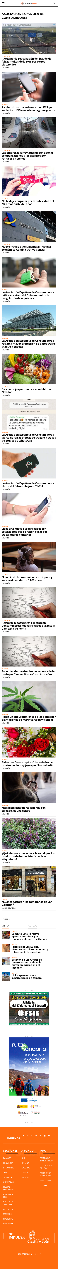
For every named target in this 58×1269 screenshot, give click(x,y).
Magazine (8, 1223)
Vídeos (24, 1172)
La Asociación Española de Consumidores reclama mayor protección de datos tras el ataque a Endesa (29, 343)
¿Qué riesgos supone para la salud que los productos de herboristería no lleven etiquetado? (28, 856)
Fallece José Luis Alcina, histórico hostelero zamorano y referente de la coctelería (30, 949)
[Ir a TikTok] (27, 1135)
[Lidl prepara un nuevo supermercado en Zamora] (6, 976)
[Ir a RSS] (49, 1135)
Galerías (25, 1167)
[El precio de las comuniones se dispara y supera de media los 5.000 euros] (29, 557)
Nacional (8, 1219)
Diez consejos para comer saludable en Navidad (26, 390)
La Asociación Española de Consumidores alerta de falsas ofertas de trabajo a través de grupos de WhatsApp (29, 437)
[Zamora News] (29, 3)
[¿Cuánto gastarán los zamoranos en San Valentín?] (29, 881)
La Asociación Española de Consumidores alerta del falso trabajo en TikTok (28, 484)
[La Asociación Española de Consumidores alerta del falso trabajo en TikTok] (29, 463)
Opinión (25, 1163)
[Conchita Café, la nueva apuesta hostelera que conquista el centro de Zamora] (6, 935)
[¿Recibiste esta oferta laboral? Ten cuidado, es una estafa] (29, 787)
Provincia (8, 1163)
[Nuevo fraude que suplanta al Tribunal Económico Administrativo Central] (29, 226)
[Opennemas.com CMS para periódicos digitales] (29, 1254)
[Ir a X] (32, 1135)
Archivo (25, 1177)
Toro (5, 1172)
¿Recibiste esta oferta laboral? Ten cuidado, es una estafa (24, 809)
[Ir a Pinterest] (40, 1135)
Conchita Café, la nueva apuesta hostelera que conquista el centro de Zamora (29, 936)
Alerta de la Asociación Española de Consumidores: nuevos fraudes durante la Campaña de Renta (28, 625)
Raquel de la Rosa (9, 908)
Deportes (8, 1209)
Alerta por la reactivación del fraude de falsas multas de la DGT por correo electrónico (26, 61)
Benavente (8, 1167)
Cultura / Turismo (8, 1203)
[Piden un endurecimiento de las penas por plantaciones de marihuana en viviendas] (29, 696)
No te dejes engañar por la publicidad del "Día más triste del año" (28, 202)
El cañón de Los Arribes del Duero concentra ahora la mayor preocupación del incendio (27, 963)
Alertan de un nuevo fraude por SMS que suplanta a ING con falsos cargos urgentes (28, 108)
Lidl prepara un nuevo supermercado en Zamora (27, 976)
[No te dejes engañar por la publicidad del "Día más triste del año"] (29, 181)
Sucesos (7, 1214)
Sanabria (7, 1177)
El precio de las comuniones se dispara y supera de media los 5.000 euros (27, 578)
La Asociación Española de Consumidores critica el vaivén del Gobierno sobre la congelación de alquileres (28, 295)
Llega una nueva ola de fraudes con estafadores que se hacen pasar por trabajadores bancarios (24, 531)
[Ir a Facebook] (23, 1135)
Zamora (7, 1158)
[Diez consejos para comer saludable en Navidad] (29, 369)
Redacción (6, 68)
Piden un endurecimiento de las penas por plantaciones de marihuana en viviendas (29, 718)
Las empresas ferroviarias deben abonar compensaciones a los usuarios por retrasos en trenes (27, 155)
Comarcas (8, 1182)
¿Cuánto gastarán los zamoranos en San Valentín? (27, 903)
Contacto (45, 1185)
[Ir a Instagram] (36, 1135)
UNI (23, 1158)
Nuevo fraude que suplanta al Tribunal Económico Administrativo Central (26, 248)
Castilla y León (8, 1195)
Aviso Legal (45, 1180)
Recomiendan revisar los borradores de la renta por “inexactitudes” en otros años (28, 672)
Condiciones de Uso (46, 1167)
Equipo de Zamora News (47, 1159)
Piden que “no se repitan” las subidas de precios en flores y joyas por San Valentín (27, 763)
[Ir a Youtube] (45, 1135)
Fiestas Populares (8, 1188)
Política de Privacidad (45, 1174)
